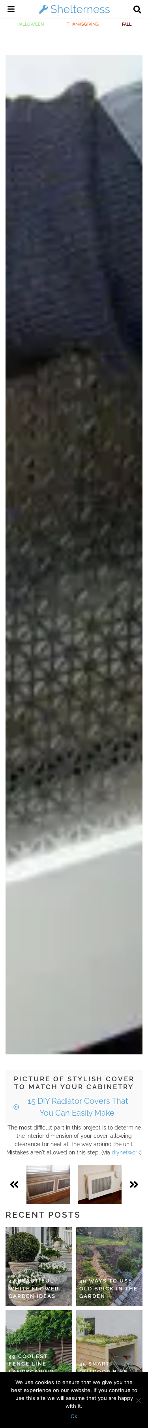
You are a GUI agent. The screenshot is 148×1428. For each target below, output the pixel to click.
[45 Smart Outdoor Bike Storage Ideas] (109, 1349)
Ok (74, 1416)
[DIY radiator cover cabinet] (100, 1184)
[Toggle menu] (11, 10)
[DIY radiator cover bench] (48, 1184)
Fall (126, 24)
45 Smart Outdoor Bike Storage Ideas (104, 1371)
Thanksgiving (83, 24)
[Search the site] (137, 10)
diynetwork (126, 1152)
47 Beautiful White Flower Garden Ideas (34, 1288)
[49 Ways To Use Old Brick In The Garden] (109, 1266)
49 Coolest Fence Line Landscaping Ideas (31, 1368)
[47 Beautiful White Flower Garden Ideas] (39, 1266)
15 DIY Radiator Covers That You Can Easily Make (77, 1107)
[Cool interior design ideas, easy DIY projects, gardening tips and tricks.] (74, 13)
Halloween (30, 24)
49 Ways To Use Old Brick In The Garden (108, 1288)
